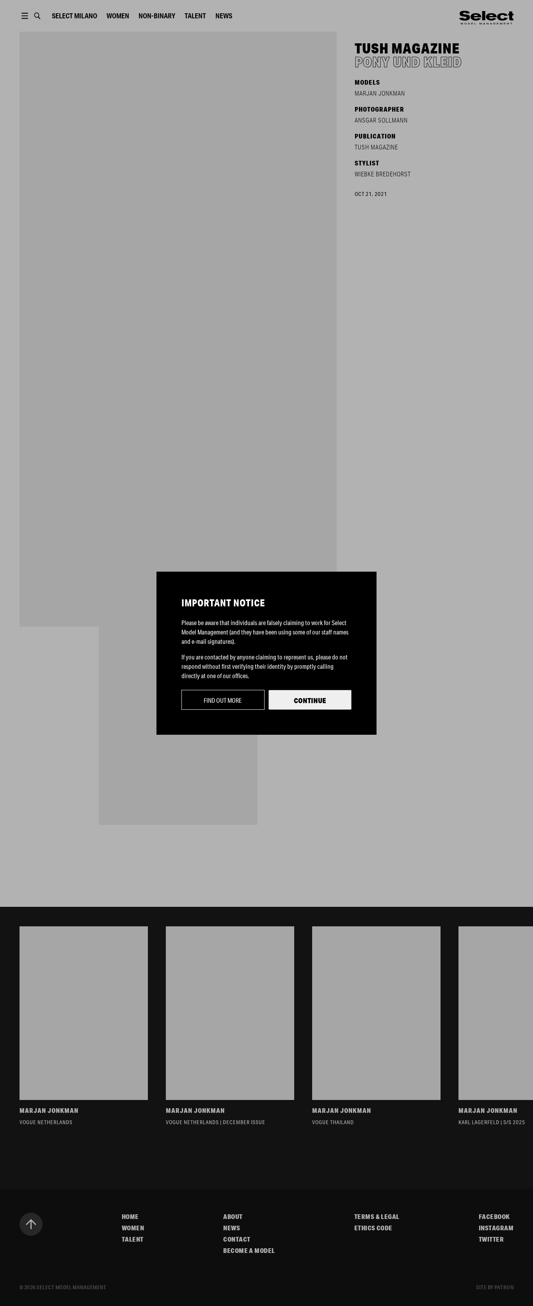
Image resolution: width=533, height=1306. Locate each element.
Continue (310, 700)
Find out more (223, 700)
